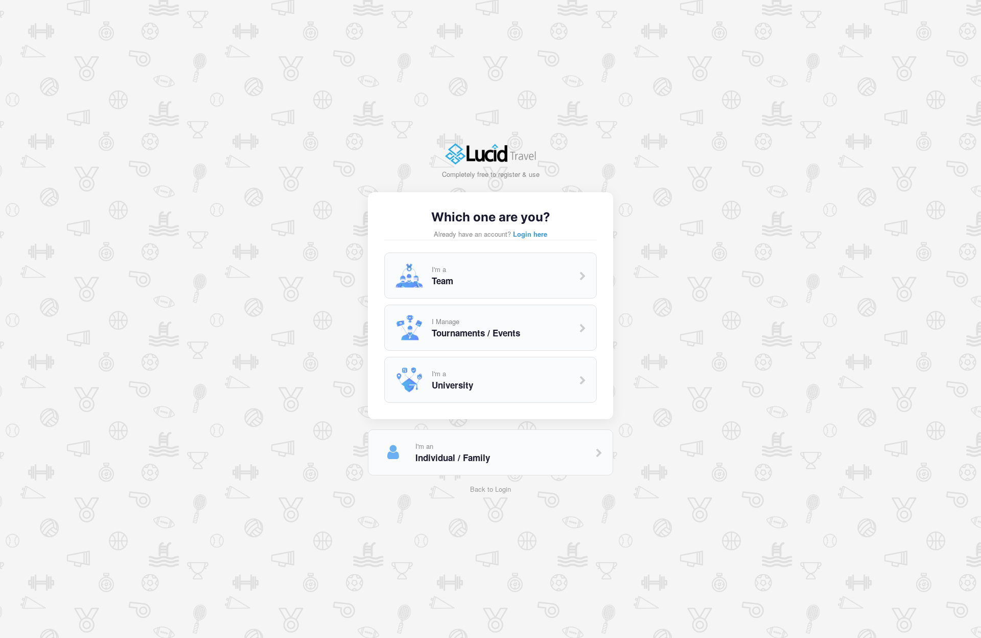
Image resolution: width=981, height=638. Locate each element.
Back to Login (490, 489)
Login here (530, 234)
